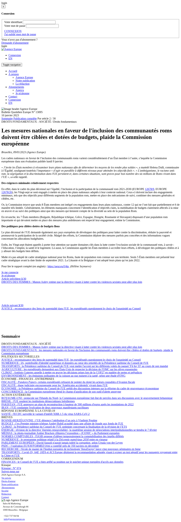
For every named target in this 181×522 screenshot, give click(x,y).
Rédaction (6, 494)
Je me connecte (9, 272)
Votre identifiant (13, 22)
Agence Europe (24, 77)
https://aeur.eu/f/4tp (58, 266)
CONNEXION (13, 31)
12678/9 (149, 189)
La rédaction (23, 83)
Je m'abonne (22, 93)
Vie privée (6, 478)
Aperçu (20, 90)
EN (10, 58)
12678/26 (6, 192)
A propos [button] (13, 74)
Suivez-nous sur (10, 471)
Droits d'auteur (8, 481)
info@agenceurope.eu (14, 519)
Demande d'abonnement (14, 42)
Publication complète (25, 118)
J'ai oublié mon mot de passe (20, 34)
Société (4, 490)
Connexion (14, 55)
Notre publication (25, 80)
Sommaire (7, 118)
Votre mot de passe (14, 25)
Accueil (12, 70)
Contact (12, 96)
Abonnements (8, 487)
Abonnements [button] (16, 86)
